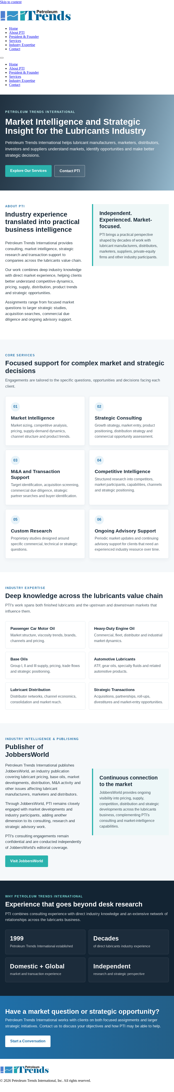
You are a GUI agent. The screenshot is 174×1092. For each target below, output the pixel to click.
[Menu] (2, 58)
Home (13, 28)
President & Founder (24, 37)
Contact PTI (70, 171)
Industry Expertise (22, 45)
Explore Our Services (28, 171)
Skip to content (11, 2)
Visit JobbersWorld (26, 861)
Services (15, 41)
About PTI (16, 32)
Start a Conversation (28, 1041)
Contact (14, 49)
